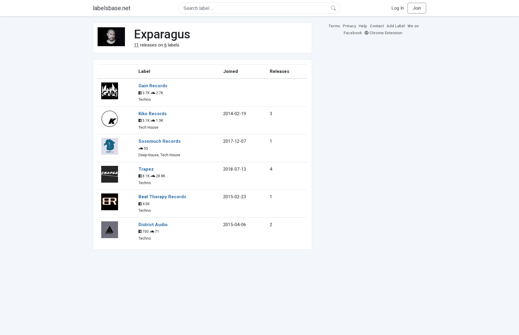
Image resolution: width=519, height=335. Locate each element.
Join (417, 8)
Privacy (349, 26)
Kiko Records (152, 113)
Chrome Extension (385, 33)
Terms (334, 26)
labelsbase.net (112, 8)
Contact (377, 26)
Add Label (396, 26)
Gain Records (152, 85)
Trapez (146, 169)
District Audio (153, 224)
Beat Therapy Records (162, 196)
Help (363, 26)
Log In (398, 8)
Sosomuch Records (159, 141)
